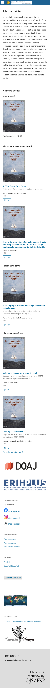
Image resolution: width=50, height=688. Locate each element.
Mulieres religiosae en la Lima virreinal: (23, 376)
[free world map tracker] (15, 605)
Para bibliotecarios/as (12, 547)
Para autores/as (10, 543)
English (7, 562)
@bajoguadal (14, 511)
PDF (8, 200)
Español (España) (11, 566)
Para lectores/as (10, 539)
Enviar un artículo (13, 577)
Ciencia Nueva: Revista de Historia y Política (22, 621)
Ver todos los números (12, 452)
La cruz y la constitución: (24, 434)
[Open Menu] (2, 2)
